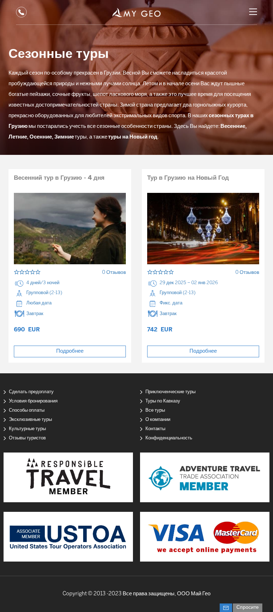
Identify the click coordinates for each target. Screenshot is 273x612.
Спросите (247, 607)
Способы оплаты (26, 410)
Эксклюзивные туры (30, 419)
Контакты (155, 429)
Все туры (155, 410)
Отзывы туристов (27, 438)
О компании (157, 419)
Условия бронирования (33, 401)
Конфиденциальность (168, 438)
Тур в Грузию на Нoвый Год (188, 178)
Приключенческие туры (170, 392)
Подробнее (70, 351)
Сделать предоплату (31, 392)
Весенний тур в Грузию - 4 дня (59, 178)
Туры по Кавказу (162, 401)
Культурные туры (27, 429)
